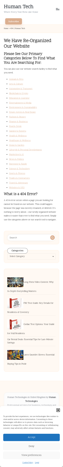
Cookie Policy (27, 462)
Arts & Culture (16, 84)
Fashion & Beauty (17, 116)
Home (6, 28)
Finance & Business (18, 121)
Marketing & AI (16, 154)
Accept (31, 437)
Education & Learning (19, 98)
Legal (37, 462)
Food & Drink (15, 126)
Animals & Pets (16, 79)
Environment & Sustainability (23, 107)
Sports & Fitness (17, 173)
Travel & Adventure (18, 182)
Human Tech (18, 7)
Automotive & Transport (20, 88)
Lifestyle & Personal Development (25, 149)
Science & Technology (19, 168)
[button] (58, 410)
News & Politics (16, 159)
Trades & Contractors (19, 178)
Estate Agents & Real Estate (22, 112)
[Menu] (57, 9)
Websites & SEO (17, 187)
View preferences (31, 455)
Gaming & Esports (17, 131)
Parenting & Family (18, 164)
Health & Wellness (18, 135)
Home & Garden (16, 145)
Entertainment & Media (20, 102)
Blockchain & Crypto (18, 93)
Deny (31, 446)
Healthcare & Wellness (20, 140)
